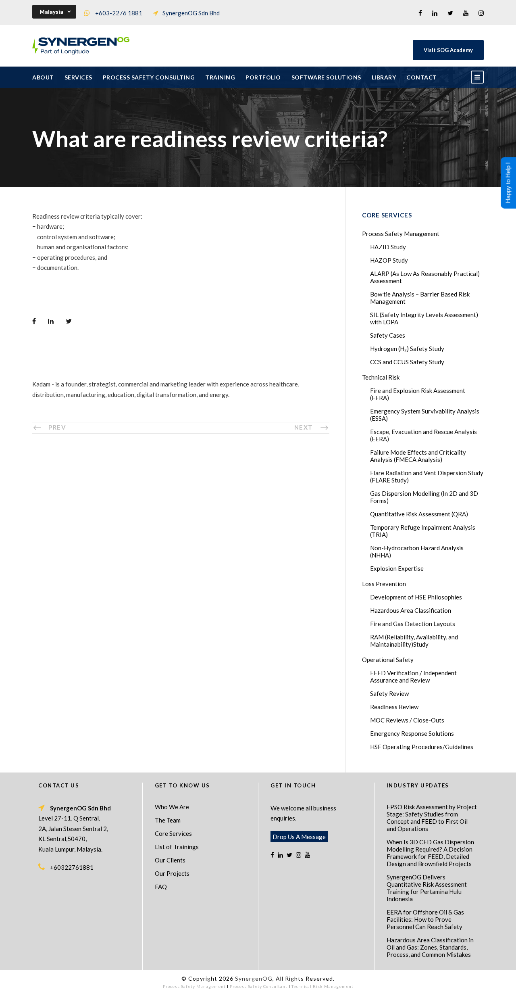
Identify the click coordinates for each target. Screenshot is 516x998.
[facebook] (420, 13)
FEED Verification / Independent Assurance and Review (413, 676)
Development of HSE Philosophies (416, 597)
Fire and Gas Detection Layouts (412, 623)
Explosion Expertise (397, 568)
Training (220, 77)
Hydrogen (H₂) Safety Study (407, 348)
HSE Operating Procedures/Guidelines (421, 746)
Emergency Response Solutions (412, 733)
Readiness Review (394, 706)
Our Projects (172, 873)
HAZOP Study (389, 260)
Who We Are (172, 806)
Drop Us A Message (299, 836)
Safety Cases (387, 335)
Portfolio (263, 77)
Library (384, 77)
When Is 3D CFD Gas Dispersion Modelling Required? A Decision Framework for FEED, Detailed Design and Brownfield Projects (430, 852)
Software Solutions (326, 77)
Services (78, 77)
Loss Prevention (384, 583)
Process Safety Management (400, 233)
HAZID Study (388, 247)
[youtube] (465, 13)
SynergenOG (254, 978)
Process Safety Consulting (149, 77)
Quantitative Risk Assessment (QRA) (419, 514)
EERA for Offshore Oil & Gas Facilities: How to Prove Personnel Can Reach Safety (425, 919)
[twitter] (450, 13)
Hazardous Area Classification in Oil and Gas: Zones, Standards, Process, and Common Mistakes (430, 947)
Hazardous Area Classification (410, 610)
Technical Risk (380, 377)
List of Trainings (177, 846)
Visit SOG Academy (448, 50)
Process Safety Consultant (258, 986)
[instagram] (481, 13)
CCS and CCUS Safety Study (407, 361)
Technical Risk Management (322, 986)
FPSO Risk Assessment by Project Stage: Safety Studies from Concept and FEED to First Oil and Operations (432, 817)
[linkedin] (434, 13)
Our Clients (170, 860)
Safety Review (389, 693)
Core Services (173, 833)
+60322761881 (72, 867)
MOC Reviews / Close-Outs (407, 720)
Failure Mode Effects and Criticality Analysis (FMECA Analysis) (418, 456)
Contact (421, 77)
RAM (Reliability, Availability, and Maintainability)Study (414, 640)
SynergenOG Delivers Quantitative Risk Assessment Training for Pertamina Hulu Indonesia (427, 887)
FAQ (161, 886)
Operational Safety (388, 659)
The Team (168, 820)
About (43, 77)
